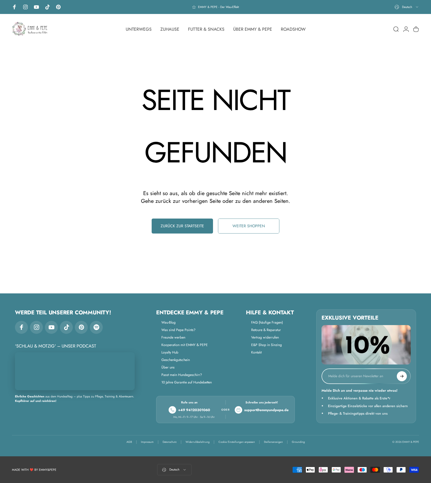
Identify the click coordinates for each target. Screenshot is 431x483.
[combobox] (407, 7)
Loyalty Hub (169, 352)
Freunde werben (173, 337)
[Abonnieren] (402, 376)
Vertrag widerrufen (265, 337)
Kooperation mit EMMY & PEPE (184, 344)
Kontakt (256, 352)
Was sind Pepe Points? (178, 329)
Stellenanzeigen (273, 442)
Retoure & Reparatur (266, 329)
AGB (129, 442)
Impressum (147, 442)
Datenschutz (170, 442)
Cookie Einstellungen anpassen (236, 442)
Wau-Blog (168, 322)
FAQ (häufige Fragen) (267, 322)
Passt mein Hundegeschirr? (181, 374)
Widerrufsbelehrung (198, 442)
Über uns (168, 367)
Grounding (298, 442)
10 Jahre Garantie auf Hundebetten (186, 382)
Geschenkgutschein (175, 359)
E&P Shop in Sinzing (266, 344)
